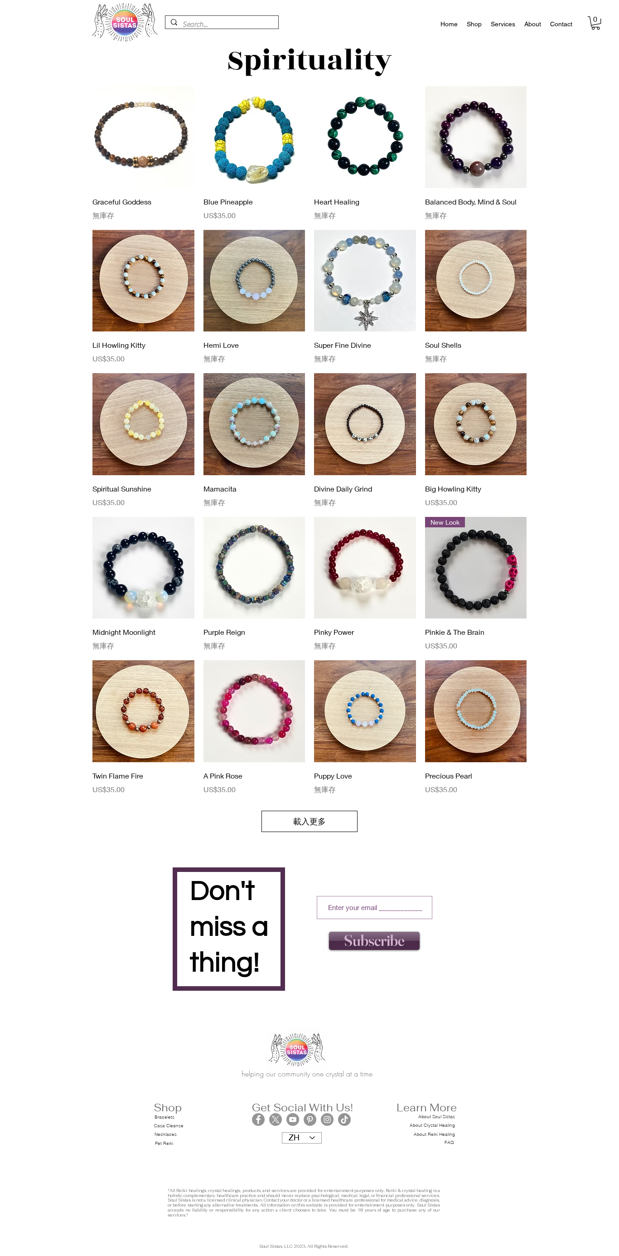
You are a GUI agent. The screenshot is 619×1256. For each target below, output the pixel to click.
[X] (275, 1119)
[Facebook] (258, 1119)
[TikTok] (344, 1119)
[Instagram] (327, 1119)
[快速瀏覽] (143, 137)
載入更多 (309, 821)
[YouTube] (292, 1119)
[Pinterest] (310, 1119)
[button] (596, 22)
